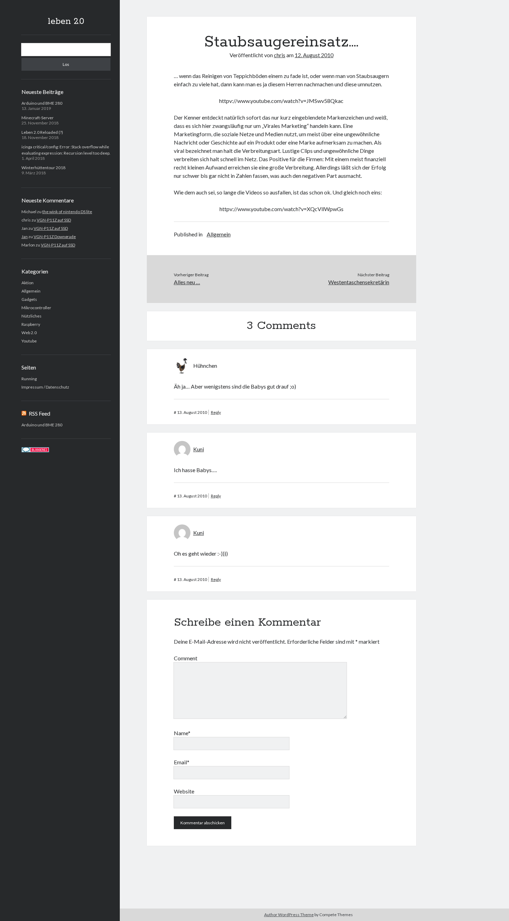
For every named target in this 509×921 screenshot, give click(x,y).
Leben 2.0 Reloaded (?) (42, 132)
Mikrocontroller (36, 307)
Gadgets (29, 299)
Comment (185, 658)
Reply (216, 412)
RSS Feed (39, 413)
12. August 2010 (314, 55)
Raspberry (30, 324)
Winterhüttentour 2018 (43, 167)
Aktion (27, 282)
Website (184, 791)
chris (279, 55)
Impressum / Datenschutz (45, 387)
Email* (181, 762)
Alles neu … (187, 282)
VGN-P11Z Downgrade (55, 236)
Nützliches (31, 316)
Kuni (198, 449)
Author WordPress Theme (289, 914)
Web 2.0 (29, 332)
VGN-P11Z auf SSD (54, 220)
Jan (24, 236)
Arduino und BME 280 (41, 103)
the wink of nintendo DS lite (67, 211)
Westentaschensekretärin (358, 282)
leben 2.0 (66, 21)
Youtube (29, 341)
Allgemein (31, 291)
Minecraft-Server (37, 117)
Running (29, 378)
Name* (182, 733)
